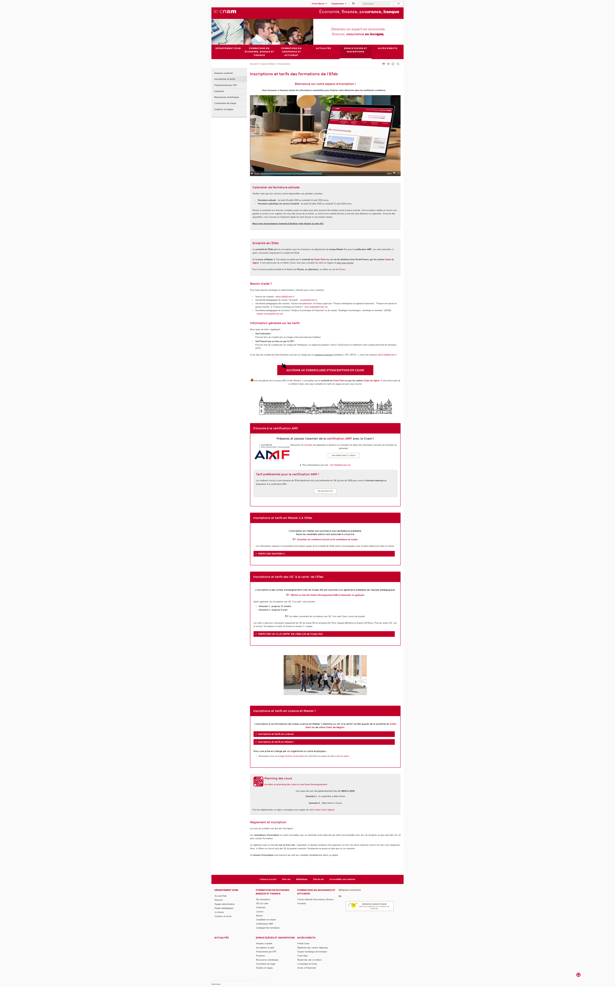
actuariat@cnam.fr (308, 300)
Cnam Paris (320, 259)
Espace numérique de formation (312, 951)
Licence (259, 911)
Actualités (221, 937)
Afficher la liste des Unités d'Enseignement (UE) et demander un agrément (327, 595)
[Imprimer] (383, 64)
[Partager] (397, 64)
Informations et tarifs (344, 455)
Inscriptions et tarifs (224, 79)
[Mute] (394, 172)
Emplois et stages (223, 109)
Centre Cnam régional (324, 810)
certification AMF (339, 438)
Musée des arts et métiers (309, 960)
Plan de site (318, 879)
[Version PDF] (393, 64)
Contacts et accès (268, 879)
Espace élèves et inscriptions (275, 937)
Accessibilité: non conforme (342, 879)
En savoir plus (325, 491)
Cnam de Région (335, 727)
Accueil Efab (220, 896)
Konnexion (216, 984)
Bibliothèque (302, 879)
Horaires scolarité (223, 73)
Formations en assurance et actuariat (316, 892)
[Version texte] (388, 64)
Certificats (261, 907)
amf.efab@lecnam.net (340, 465)
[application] (325, 135)
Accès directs (306, 937)
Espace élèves (267, 64)
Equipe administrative (225, 904)
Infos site (286, 879)
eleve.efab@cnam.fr (285, 296)
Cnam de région (372, 380)
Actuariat (301, 903)
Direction (219, 900)
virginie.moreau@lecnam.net (270, 314)
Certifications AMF (264, 924)
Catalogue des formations (268, 928)
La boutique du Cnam (307, 964)
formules (308, 445)
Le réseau (219, 912)
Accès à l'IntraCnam (306, 968)
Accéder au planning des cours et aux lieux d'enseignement (295, 784)
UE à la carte (262, 903)
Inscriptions (284, 64)
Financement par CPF (225, 85)
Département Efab (226, 890)
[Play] (252, 173)
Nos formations (263, 899)
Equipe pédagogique (224, 908)
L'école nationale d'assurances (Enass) (315, 899)
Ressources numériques (226, 97)
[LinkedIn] (353, 3)
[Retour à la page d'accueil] (230, 13)
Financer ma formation (294, 756)
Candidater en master (266, 919)
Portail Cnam (303, 943)
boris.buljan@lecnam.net (316, 307)
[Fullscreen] (398, 173)
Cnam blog (302, 955)
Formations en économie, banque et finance (273, 892)
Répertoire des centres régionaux (312, 947)
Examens (219, 91)
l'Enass (342, 269)
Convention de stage (225, 103)
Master (259, 915)
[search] (376, 3)
